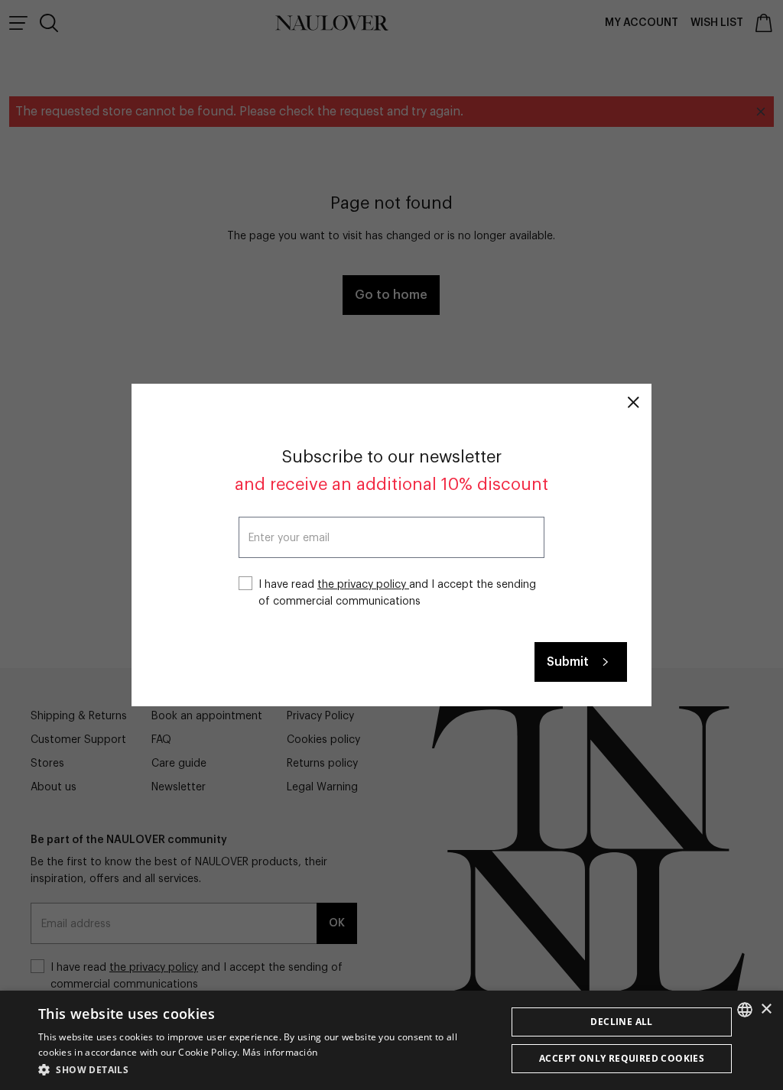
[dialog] (391, 1040)
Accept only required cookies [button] (621, 1058)
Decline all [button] (621, 1021)
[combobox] (744, 1009)
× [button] (766, 1009)
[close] (633, 402)
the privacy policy (363, 584)
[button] (265, 1069)
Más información (280, 1052)
